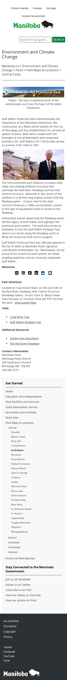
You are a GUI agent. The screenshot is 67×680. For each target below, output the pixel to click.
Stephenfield (17, 518)
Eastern (12, 537)
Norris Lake (17, 491)
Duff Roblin (17, 450)
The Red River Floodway (24, 343)
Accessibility (11, 621)
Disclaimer (10, 626)
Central (12, 427)
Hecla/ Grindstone (20, 463)
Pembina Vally (18, 500)
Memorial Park (18, 486)
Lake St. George (19, 472)
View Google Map (25, 302)
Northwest (14, 547)
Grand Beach (18, 459)
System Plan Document (24, 338)
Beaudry (15, 432)
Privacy (8, 637)
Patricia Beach (18, 495)
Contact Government (33, 16)
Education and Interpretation (24, 396)
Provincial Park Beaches (20, 558)
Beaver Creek (18, 436)
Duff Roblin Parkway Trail (25, 322)
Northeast (14, 542)
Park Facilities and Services (22, 402)
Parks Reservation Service (21, 407)
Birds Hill (15, 441)
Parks (19, 70)
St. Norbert (17, 513)
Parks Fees (12, 417)
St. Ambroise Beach (21, 509)
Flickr (7, 660)
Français (37, 8)
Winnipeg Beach (19, 531)
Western (13, 552)
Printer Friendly (19, 8)
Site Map (51, 8)
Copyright (10, 631)
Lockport (15, 477)
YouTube (9, 656)
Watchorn (16, 527)
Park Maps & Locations (43, 70)
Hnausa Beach (18, 468)
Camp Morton (18, 445)
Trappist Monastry (20, 522)
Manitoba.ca (10, 66)
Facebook (9, 651)
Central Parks (11, 74)
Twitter (8, 647)
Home (9, 391)
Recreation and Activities (21, 412)
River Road (16, 504)
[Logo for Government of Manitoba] (33, 27)
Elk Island (16, 454)
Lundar (14, 481)
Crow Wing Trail (19, 317)
